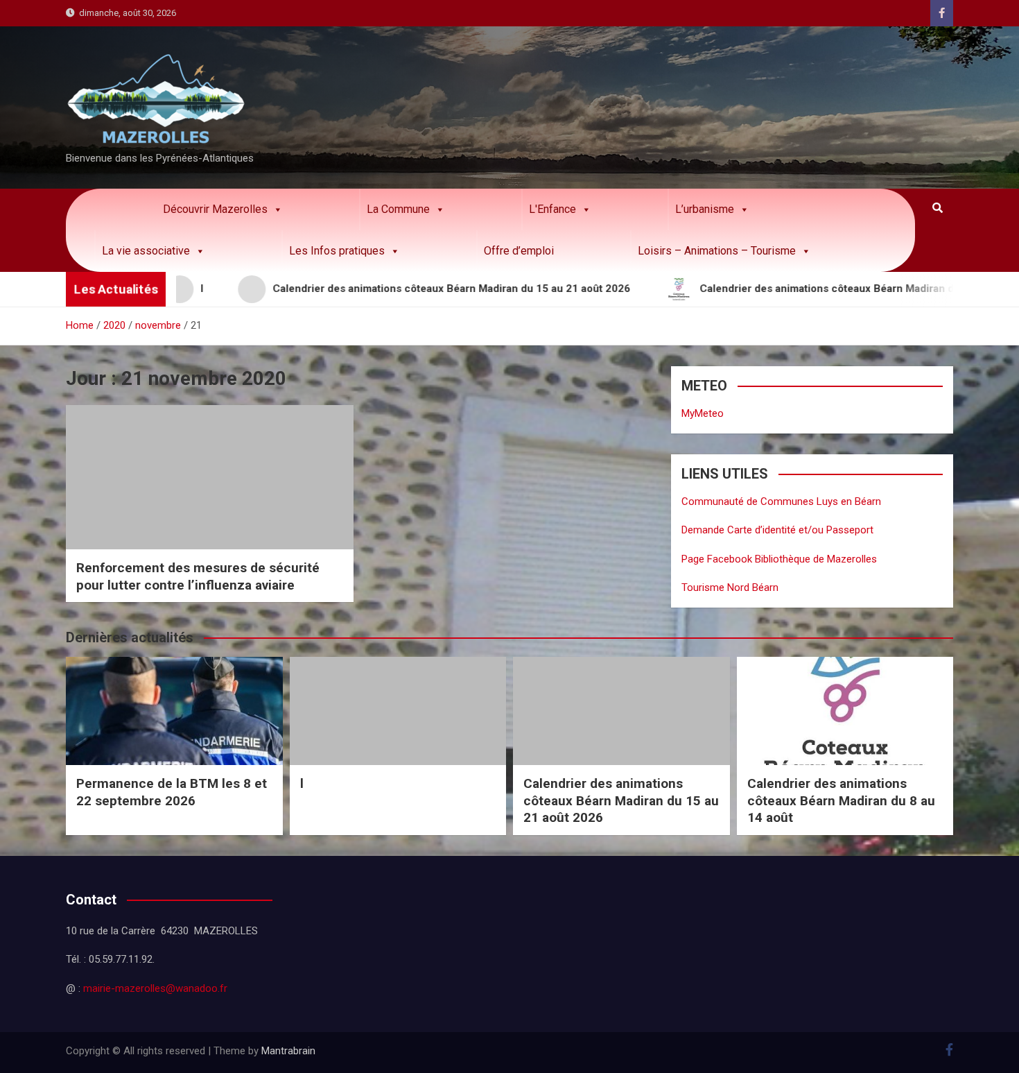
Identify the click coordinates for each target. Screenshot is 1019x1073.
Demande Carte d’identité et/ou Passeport (777, 530)
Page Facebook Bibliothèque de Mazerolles (779, 559)
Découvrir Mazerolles (215, 209)
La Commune (398, 209)
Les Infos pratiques (337, 250)
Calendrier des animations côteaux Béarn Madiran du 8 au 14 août (841, 800)
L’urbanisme (704, 209)
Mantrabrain (288, 1051)
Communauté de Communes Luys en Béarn (781, 501)
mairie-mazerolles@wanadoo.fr (155, 988)
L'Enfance (552, 209)
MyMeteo (702, 413)
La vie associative (146, 250)
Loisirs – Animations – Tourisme (717, 250)
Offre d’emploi (519, 250)
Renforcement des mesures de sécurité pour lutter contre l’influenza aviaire (198, 576)
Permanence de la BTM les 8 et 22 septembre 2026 (171, 792)
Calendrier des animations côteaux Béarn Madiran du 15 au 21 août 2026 (621, 800)
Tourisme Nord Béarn (729, 587)
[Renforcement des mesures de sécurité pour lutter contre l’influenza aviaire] (210, 477)
